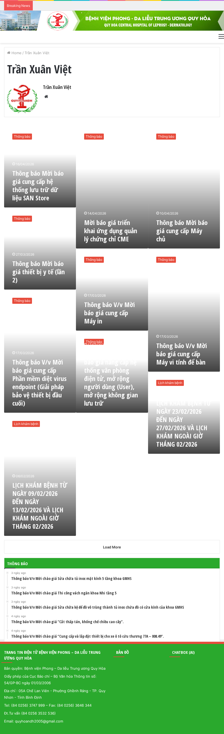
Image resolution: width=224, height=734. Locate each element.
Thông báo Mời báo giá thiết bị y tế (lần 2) (38, 271)
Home (16, 53)
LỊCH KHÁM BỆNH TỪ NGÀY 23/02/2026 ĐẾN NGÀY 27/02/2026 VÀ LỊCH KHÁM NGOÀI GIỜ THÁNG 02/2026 (183, 423)
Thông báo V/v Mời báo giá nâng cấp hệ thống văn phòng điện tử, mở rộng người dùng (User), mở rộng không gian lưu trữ (111, 378)
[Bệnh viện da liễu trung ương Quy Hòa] (112, 21)
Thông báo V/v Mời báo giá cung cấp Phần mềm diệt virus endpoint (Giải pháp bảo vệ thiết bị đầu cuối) (39, 382)
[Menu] (221, 36)
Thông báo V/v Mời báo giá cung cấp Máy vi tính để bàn (181, 353)
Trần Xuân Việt (57, 87)
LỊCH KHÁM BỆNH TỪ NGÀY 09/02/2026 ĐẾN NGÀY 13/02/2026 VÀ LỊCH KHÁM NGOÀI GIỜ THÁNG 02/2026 (39, 506)
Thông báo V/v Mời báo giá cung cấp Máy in (109, 312)
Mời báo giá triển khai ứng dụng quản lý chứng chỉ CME (110, 230)
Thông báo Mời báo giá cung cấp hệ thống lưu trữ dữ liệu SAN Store (38, 185)
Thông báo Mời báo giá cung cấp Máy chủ (182, 230)
